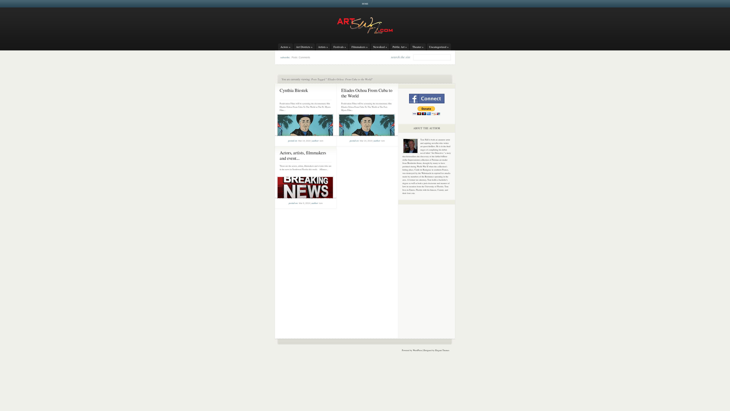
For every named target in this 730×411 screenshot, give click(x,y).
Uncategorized (439, 47)
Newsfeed (380, 47)
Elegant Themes (442, 350)
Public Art (400, 47)
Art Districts (304, 47)
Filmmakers (360, 47)
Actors (285, 47)
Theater (418, 47)
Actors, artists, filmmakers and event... (303, 155)
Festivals (339, 47)
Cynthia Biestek (294, 90)
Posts (294, 57)
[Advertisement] (426, 267)
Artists (323, 47)
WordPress (417, 350)
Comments (304, 57)
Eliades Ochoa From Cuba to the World (366, 93)
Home (365, 3)
